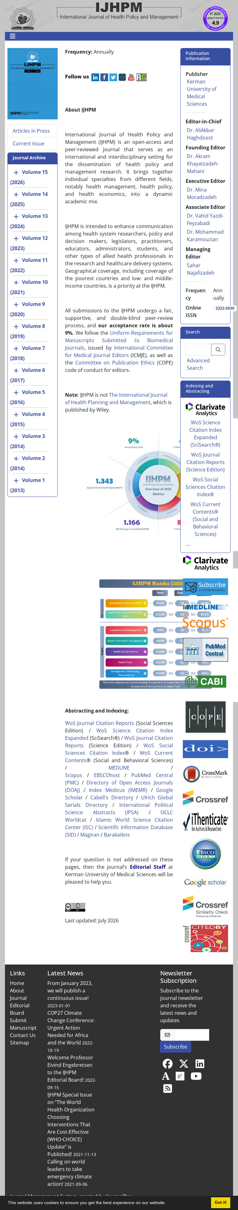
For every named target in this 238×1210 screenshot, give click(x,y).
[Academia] (165, 1078)
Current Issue (28, 143)
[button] (168, 1203)
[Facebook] (167, 1065)
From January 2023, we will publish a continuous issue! (69, 990)
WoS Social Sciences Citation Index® (205, 487)
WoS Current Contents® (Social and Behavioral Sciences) (206, 519)
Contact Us (23, 1035)
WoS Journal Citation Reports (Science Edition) (205, 462)
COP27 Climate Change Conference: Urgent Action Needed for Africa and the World (71, 1027)
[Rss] (167, 1090)
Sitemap (19, 1042)
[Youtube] (196, 1078)
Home (17, 983)
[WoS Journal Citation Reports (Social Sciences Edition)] (205, 408)
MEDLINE (119, 767)
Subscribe (175, 1046)
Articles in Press (31, 130)
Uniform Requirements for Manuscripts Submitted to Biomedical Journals (119, 340)
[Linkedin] (199, 1065)
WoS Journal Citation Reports (99, 723)
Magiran (89, 834)
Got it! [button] (221, 1202)
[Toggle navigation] (117, 36)
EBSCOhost (107, 775)
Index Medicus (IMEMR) (118, 790)
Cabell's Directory (111, 797)
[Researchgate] (180, 1078)
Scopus (73, 775)
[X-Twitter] (183, 1065)
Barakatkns (117, 834)
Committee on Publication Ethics (115, 362)
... (187, 544)
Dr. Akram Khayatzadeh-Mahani (203, 163)
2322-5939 (225, 308)
